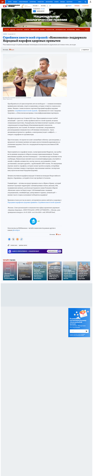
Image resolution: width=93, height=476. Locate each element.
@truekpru (16, 230)
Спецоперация (23, 1)
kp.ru (12, 50)
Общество (41, 1)
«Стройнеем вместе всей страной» (26, 111)
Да (34, 11)
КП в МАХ (42, 29)
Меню (2, 2)
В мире (56, 1)
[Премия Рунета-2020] (25, 6)
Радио (70, 5)
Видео (15, 1)
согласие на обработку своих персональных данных (77, 335)
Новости (12, 29)
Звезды (62, 1)
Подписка (85, 5)
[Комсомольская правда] (11, 5)
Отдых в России (50, 29)
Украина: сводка (35, 29)
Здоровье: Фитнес (23, 245)
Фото (9, 1)
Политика (33, 1)
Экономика (49, 1)
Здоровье (69, 1)
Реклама (76, 5)
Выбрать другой (40, 11)
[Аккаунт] (90, 2)
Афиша (78, 29)
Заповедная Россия (60, 29)
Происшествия (71, 29)
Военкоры (26, 29)
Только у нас (19, 29)
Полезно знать (14, 245)
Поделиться (86, 49)
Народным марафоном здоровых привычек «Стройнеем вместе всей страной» (34, 202)
